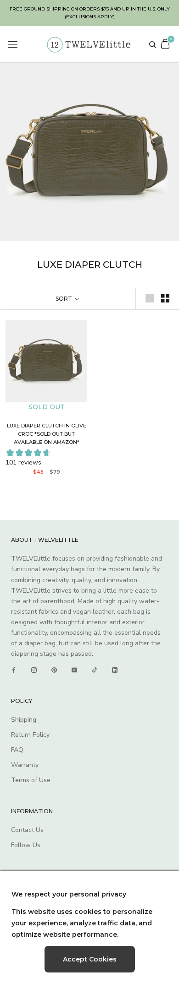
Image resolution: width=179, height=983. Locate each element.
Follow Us (25, 845)
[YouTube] (74, 670)
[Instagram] (34, 670)
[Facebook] (14, 670)
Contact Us (27, 830)
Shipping (23, 719)
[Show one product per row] (149, 298)
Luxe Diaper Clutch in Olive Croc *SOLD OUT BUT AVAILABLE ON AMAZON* (46, 433)
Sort (64, 298)
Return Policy (30, 734)
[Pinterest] (54, 670)
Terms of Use (30, 780)
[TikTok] (94, 670)
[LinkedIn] (114, 670)
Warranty (25, 765)
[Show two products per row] (165, 298)
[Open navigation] (12, 44)
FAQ (17, 749)
